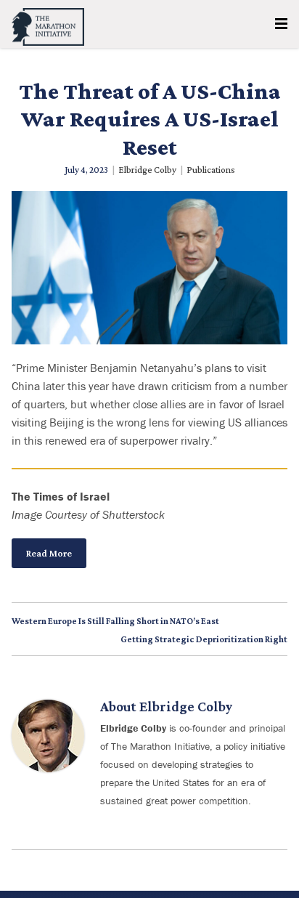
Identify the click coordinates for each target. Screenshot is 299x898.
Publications (211, 169)
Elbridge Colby (147, 169)
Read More (49, 553)
